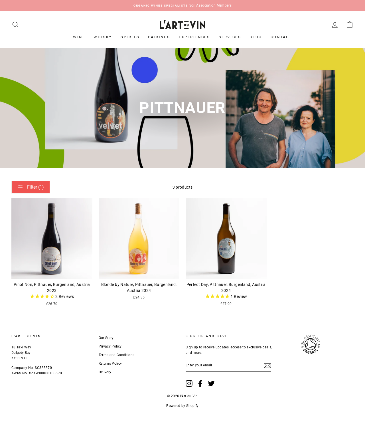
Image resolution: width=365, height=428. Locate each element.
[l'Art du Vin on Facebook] (200, 383)
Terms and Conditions (117, 355)
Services (230, 37)
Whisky (103, 37)
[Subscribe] (267, 365)
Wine (79, 37)
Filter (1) (35, 187)
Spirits (130, 37)
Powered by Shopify (182, 406)
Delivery (105, 372)
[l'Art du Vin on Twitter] (211, 383)
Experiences (194, 37)
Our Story (106, 338)
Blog (256, 37)
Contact (281, 37)
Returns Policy (110, 364)
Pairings (159, 37)
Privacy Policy (110, 346)
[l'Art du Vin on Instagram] (189, 383)
